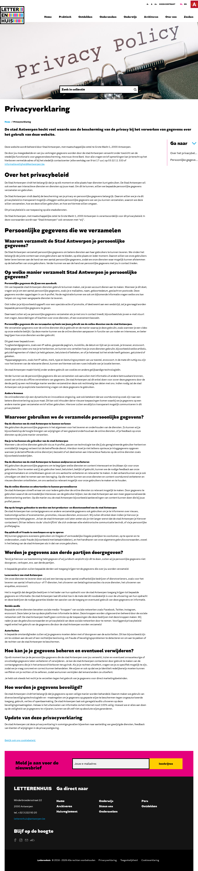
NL (181, 4)
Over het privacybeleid (184, 153)
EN (185, 4)
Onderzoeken (108, 17)
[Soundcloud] (32, 840)
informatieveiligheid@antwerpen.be (24, 164)
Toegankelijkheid (129, 860)
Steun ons (106, 806)
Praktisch (65, 17)
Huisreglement (66, 811)
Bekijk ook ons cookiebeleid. (20, 740)
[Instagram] (20, 840)
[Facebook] (15, 840)
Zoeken (188, 17)
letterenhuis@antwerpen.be (29, 818)
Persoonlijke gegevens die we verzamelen (184, 160)
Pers (145, 801)
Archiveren (151, 17)
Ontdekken (85, 17)
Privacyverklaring (108, 860)
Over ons (171, 17)
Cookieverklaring (150, 860)
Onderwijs (130, 17)
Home (48, 17)
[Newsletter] (26, 840)
